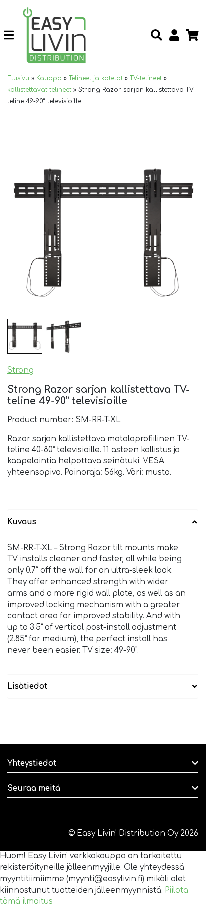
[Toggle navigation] (13, 35)
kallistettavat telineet (40, 89)
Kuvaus (22, 522)
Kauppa (49, 78)
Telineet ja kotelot (96, 78)
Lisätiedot (28, 686)
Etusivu (19, 78)
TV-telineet (146, 78)
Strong (21, 370)
